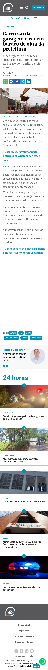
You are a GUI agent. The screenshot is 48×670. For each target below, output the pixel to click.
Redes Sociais (11, 338)
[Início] (8, 12)
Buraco (13, 333)
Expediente (24, 631)
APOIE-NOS (38, 7)
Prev (4, 366)
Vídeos (12, 26)
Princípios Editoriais (24, 642)
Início (5, 26)
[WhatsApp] (16, 651)
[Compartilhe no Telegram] (11, 81)
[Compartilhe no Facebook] (17, 81)
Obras (24, 338)
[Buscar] (27, 8)
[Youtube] (32, 651)
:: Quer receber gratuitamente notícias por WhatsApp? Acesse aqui (21, 155)
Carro (28, 333)
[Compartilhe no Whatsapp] (5, 81)
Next (7, 366)
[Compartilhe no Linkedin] (28, 81)
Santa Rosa (36, 338)
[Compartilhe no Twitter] (22, 81)
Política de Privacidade (24, 636)
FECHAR (36, 666)
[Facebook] (21, 651)
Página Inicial (24, 625)
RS (21, 333)
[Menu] (22, 8)
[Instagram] (27, 651)
